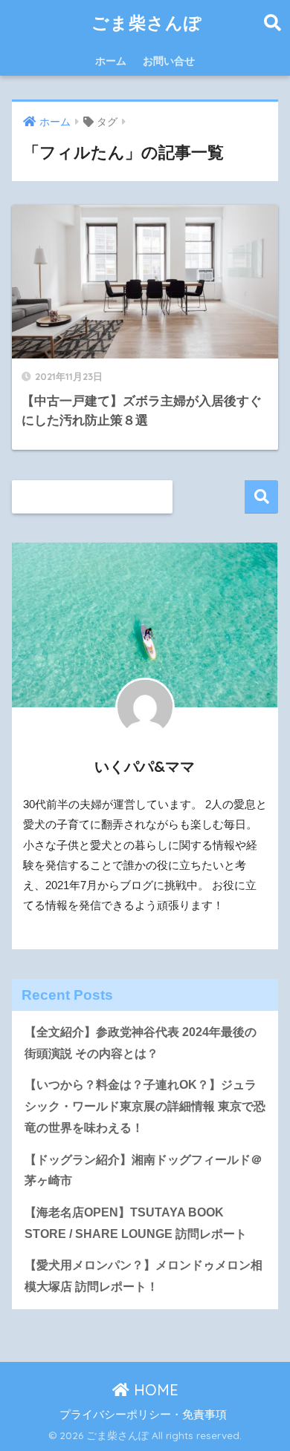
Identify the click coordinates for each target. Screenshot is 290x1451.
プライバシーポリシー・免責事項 (143, 1415)
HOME (153, 1389)
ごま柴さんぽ (146, 22)
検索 (261, 497)
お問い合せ (169, 61)
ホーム (110, 61)
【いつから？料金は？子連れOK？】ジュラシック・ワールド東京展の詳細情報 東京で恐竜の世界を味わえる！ (145, 1105)
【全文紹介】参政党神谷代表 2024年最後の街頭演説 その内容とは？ (141, 1043)
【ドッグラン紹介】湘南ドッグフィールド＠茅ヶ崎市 (143, 1170)
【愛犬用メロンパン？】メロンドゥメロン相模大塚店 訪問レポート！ (143, 1276)
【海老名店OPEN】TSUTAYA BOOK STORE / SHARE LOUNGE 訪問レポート (136, 1223)
